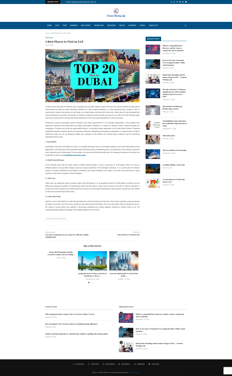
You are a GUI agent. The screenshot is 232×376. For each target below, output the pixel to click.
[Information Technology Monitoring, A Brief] (153, 110)
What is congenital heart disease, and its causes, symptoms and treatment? (173, 48)
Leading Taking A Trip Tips (174, 165)
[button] (62, 2)
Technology (99, 25)
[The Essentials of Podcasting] (153, 154)
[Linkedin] (183, 2)
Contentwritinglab (134, 372)
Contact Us (153, 25)
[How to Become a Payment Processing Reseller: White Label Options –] (153, 64)
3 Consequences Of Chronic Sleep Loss (174, 180)
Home (49, 25)
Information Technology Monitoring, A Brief (172, 107)
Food (65, 25)
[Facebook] (171, 2)
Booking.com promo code (56, 219)
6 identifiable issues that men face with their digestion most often (175, 123)
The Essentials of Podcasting (174, 150)
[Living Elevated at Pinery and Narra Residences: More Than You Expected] (92, 260)
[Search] (185, 25)
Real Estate (85, 25)
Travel (142, 25)
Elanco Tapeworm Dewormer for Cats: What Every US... (86, 2)
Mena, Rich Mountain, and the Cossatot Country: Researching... (61, 253)
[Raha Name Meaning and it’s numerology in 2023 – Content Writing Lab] (153, 79)
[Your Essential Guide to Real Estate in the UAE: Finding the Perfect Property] (123, 260)
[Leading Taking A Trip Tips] (153, 169)
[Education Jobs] (153, 139)
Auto (57, 25)
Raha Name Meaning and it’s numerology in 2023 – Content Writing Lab (174, 77)
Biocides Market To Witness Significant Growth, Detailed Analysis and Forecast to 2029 (174, 93)
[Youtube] (186, 2)
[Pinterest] (180, 2)
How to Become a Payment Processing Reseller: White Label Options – (174, 62)
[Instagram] (177, 2)
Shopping (132, 25)
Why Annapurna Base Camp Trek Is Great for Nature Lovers (70, 314)
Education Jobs (169, 136)
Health (122, 25)
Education (111, 25)
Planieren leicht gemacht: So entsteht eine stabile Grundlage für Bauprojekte (76, 334)
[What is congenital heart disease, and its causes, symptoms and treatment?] (153, 49)
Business (73, 25)
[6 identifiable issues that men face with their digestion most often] (153, 125)
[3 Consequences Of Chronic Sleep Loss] (153, 183)
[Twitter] (174, 2)
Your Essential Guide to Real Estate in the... (124, 275)
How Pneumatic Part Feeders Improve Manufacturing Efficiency (71, 324)
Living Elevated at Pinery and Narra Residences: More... (92, 275)
